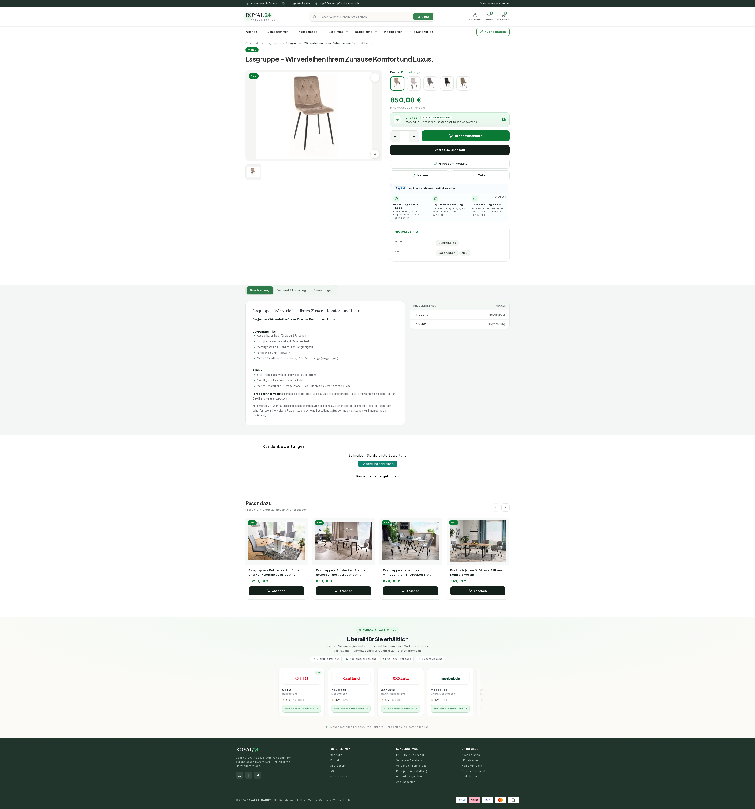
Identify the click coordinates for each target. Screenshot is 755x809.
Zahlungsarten (405, 782)
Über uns (336, 754)
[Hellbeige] (414, 83)
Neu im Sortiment (473, 771)
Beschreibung (260, 290)
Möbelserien (470, 760)
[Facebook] (248, 775)
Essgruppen (273, 43)
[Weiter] (505, 507)
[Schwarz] (447, 83)
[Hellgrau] (430, 83)
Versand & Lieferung (291, 290)
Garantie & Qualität (409, 776)
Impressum (338, 765)
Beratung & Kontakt (496, 3)
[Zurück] (496, 507)
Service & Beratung (409, 760)
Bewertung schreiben (378, 464)
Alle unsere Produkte (307, 708)
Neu (465, 253)
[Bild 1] (253, 172)
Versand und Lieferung (411, 765)
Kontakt (335, 760)
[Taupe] (463, 83)
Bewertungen (323, 290)
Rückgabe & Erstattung (411, 771)
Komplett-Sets (472, 765)
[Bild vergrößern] (375, 154)
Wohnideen (469, 776)
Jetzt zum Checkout (450, 150)
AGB (333, 771)
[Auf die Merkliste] (375, 77)
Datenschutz (338, 776)
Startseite (252, 43)
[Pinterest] (257, 775)
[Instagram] (239, 775)
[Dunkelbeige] (397, 83)
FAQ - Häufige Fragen (410, 754)
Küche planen (471, 754)
